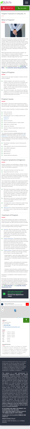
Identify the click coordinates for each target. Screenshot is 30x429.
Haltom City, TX (13, 368)
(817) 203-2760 (7, 325)
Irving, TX (10, 364)
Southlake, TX (13, 370)
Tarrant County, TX (6, 363)
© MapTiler (20, 317)
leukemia (6, 117)
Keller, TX (19, 368)
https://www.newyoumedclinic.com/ (12, 327)
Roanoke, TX (11, 365)
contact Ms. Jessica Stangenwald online (17, 67)
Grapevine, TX (7, 368)
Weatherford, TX (17, 365)
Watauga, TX (19, 370)
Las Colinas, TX (17, 363)
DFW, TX (12, 363)
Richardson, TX (16, 364)
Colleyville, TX (12, 367)
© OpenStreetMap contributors (25, 317)
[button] (15, 310)
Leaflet (17, 317)
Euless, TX (18, 367)
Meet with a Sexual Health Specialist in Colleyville (16, 294)
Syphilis (5, 118)
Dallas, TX (6, 364)
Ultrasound (6, 207)
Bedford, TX (6, 367)
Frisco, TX (6, 365)
